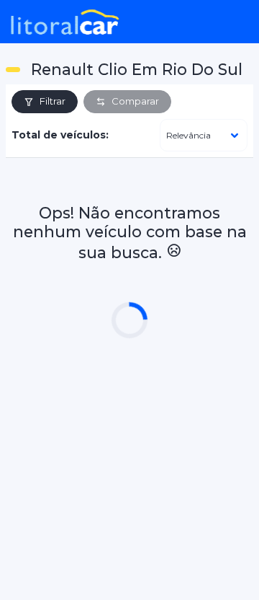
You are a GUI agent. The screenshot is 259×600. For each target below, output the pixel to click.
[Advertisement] (129, 460)
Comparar (135, 101)
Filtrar (52, 101)
